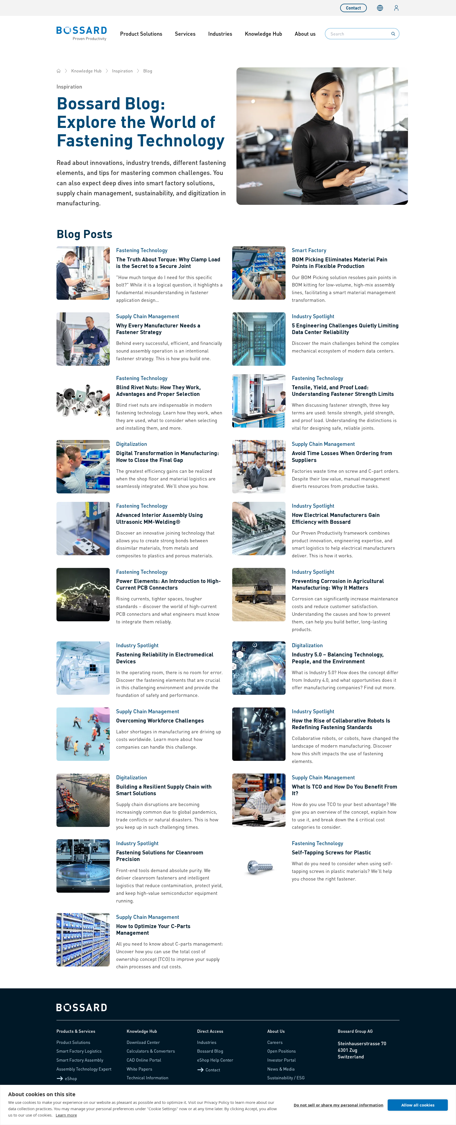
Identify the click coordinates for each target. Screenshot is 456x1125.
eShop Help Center (215, 1060)
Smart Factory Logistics (79, 1051)
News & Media (281, 1069)
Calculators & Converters (151, 1051)
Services (185, 33)
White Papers (139, 1069)
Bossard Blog (210, 1051)
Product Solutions (141, 33)
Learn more (66, 1115)
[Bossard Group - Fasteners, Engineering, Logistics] (58, 71)
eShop (71, 1078)
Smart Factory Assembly (79, 1060)
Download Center (143, 1042)
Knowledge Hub (263, 33)
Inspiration (122, 70)
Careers (275, 1042)
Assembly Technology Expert (83, 1069)
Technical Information (147, 1077)
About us (305, 33)
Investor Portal (281, 1060)
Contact (353, 8)
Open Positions (281, 1051)
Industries (220, 33)
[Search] (393, 34)
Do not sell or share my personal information (338, 1105)
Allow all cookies (417, 1105)
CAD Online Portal (144, 1060)
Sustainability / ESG (286, 1077)
